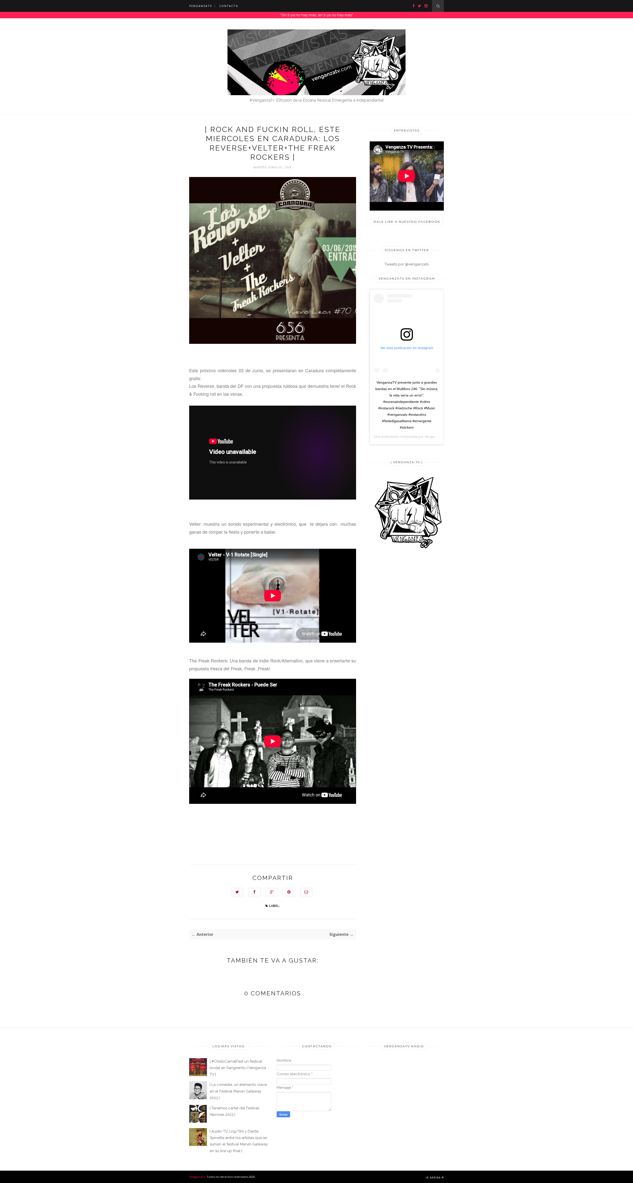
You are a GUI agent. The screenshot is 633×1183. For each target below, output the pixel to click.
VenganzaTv (197, 1177)
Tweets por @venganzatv (406, 264)
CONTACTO (228, 6)
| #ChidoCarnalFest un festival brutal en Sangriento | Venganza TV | (238, 1068)
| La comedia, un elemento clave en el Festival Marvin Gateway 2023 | (238, 1091)
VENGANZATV (200, 6)
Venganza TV (435, 436)
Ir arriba (433, 1177)
